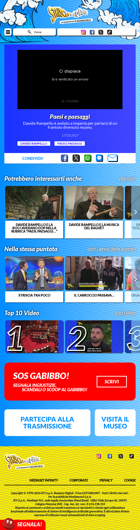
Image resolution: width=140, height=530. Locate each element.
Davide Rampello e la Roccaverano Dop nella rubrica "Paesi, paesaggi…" (34, 228)
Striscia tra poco (34, 295)
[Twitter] (100, 32)
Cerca (37, 32)
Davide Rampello (33, 143)
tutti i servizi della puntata (111, 249)
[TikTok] (109, 32)
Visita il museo (115, 422)
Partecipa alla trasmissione (47, 422)
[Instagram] (83, 32)
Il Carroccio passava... (94, 295)
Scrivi (112, 381)
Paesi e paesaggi (69, 143)
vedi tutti (127, 178)
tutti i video (125, 313)
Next (135, 212)
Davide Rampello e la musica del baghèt (94, 226)
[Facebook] (92, 32)
